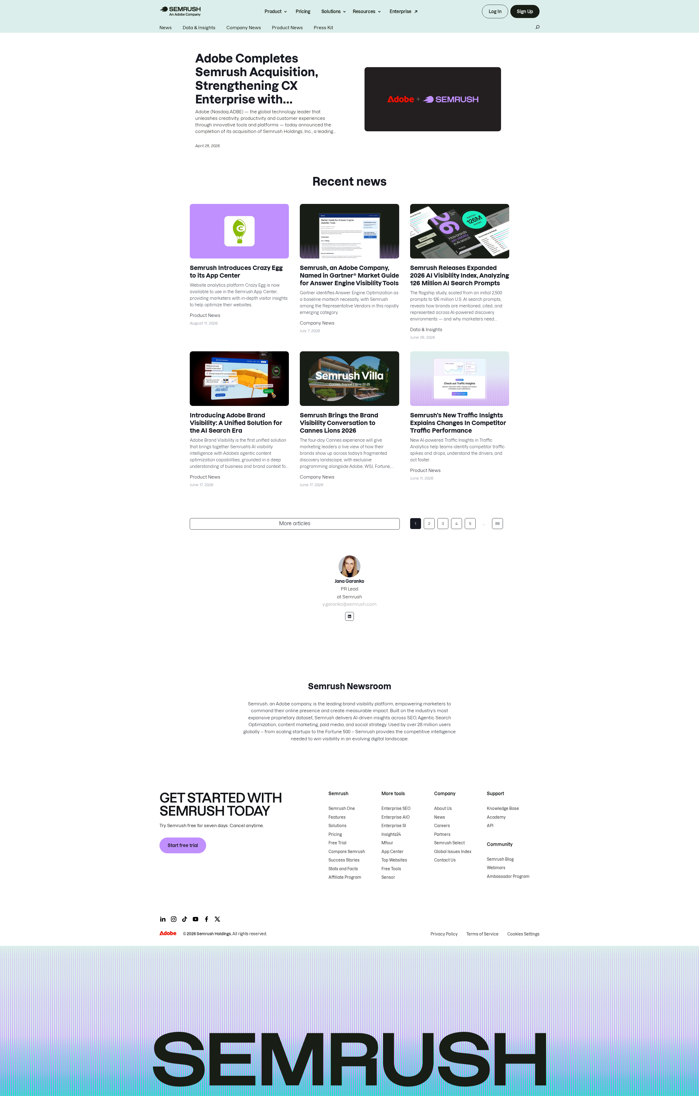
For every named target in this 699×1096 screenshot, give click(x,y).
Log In (495, 11)
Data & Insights (199, 27)
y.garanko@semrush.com (349, 604)
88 (497, 523)
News (165, 27)
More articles (294, 523)
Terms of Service (482, 934)
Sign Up (525, 11)
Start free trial (183, 845)
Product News (287, 27)
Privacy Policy (444, 934)
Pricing (303, 11)
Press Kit (323, 27)
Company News (243, 27)
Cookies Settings (523, 934)
